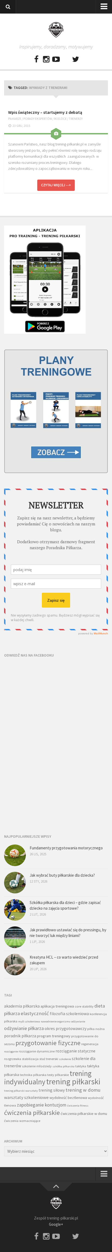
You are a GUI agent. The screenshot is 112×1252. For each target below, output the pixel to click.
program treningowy (53, 1036)
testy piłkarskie (58, 1075)
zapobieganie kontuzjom (41, 1105)
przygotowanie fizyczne (47, 1043)
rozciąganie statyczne (75, 1051)
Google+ (56, 1224)
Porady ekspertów (37, 119)
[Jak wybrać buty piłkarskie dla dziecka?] (15, 882)
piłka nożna (96, 1029)
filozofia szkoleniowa (69, 1013)
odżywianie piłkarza (24, 1028)
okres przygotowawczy (65, 1028)
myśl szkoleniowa (29, 1021)
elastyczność (35, 1013)
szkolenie (65, 1059)
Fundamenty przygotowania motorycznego (66, 847)
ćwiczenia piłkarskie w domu (84, 1113)
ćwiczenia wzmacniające (22, 1121)
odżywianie (78, 1021)
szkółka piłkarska (63, 1066)
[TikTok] (66, 59)
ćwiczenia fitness (77, 1105)
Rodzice (60, 119)
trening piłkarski (73, 1082)
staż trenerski (48, 1059)
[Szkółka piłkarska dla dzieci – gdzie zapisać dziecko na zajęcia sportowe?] (15, 910)
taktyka (80, 1066)
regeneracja (89, 1044)
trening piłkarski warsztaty (21, 1090)
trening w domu (83, 1090)
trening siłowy (52, 1090)
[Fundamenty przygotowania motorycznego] (15, 855)
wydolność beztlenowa (68, 1097)
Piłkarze (14, 119)
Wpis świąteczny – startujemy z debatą (45, 112)
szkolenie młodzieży (37, 1066)
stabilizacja (30, 1059)
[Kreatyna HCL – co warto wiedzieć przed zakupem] (15, 964)
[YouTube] (56, 59)
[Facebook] (36, 59)
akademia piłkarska (22, 1006)
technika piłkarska (33, 1075)
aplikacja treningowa (57, 1006)
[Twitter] (75, 59)
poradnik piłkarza (20, 1035)
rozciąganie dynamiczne (37, 1051)
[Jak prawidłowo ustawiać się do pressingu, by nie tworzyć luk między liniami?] (15, 937)
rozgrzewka (12, 1059)
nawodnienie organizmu (55, 1021)
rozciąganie (11, 1051)
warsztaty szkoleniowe (26, 1097)
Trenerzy (76, 119)
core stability (84, 1006)
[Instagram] (46, 59)
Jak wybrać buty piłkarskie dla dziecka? (62, 875)
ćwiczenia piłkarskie (32, 1112)
